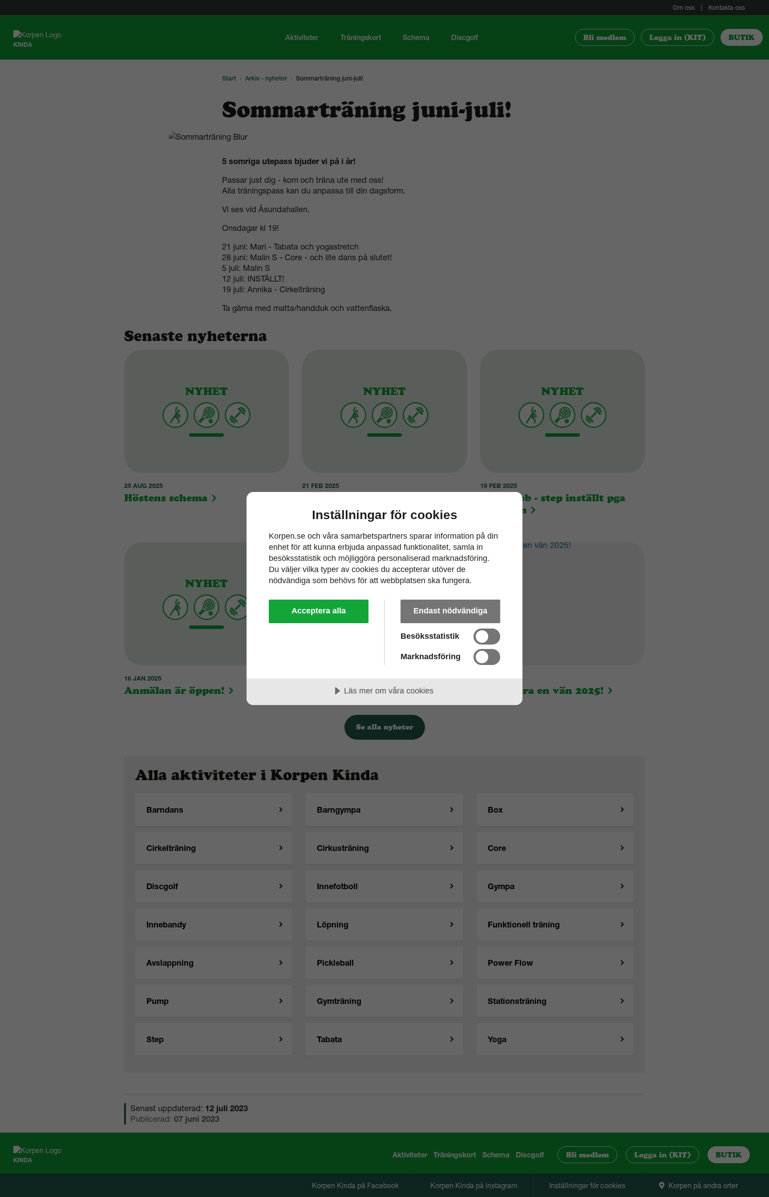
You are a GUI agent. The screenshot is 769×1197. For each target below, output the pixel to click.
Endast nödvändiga (450, 610)
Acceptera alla (318, 610)
